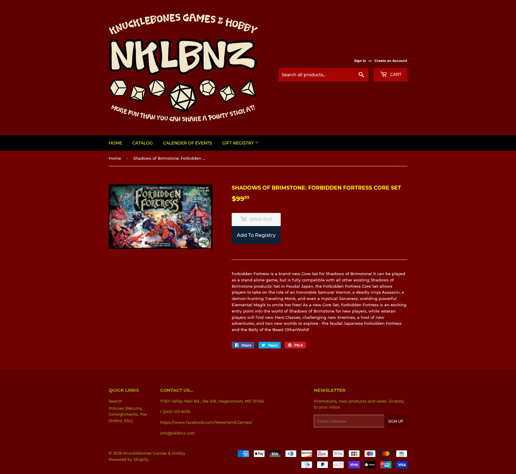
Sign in (360, 61)
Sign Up (395, 421)
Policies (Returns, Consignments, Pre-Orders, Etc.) (128, 414)
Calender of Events (187, 143)
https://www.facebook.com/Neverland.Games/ (206, 422)
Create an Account (390, 61)
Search (115, 401)
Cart (395, 74)
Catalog (142, 143)
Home (115, 143)
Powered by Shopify (128, 459)
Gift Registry (238, 143)
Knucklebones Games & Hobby (154, 453)
